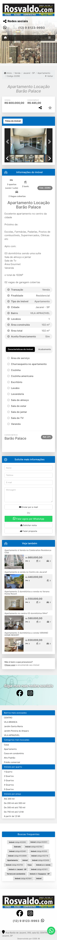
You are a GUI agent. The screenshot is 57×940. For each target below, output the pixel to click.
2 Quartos (9, 776)
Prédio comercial (12, 762)
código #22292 (17, 842)
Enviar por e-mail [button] (29, 507)
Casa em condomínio (14, 753)
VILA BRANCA (10, 722)
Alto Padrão (9, 757)
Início (9, 73)
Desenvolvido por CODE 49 (28, 938)
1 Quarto (8, 771)
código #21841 (23, 878)
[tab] (13, 121)
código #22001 (38, 842)
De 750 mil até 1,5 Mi (14, 812)
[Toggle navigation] (49, 37)
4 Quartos (9, 785)
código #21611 (39, 869)
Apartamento (44, 73)
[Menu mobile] (5, 37)
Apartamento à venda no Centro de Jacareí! (26, 572)
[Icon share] (19, 693)
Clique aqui (10, 665)
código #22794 (14, 865)
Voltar (50, 76)
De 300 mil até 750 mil (14, 807)
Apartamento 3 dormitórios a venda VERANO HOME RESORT (26, 634)
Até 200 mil (9, 799)
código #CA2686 (17, 856)
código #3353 (39, 851)
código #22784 (33, 847)
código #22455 (40, 860)
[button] (8, 141)
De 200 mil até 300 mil (14, 803)
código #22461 (17, 851)
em (17, 869)
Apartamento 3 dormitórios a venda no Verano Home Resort (27, 592)
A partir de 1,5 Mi (12, 816)
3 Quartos (9, 780)
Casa (6, 744)
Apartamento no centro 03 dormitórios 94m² (26, 613)
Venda (17, 73)
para (43, 865)
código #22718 (39, 856)
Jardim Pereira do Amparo (16, 731)
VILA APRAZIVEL (12, 735)
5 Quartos (9, 789)
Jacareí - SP (29, 73)
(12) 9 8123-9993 (31, 27)
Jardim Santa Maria (13, 726)
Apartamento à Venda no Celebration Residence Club (28, 551)
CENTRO (8, 717)
